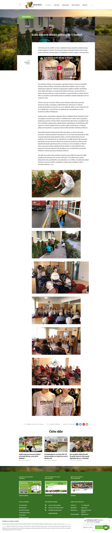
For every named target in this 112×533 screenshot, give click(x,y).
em (87, 424)
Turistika (56, 5)
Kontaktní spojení (24, 510)
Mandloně (73, 507)
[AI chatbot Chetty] (106, 528)
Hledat (91, 5)
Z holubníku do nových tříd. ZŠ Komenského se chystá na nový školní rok (56, 456)
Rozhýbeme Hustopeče (55, 510)
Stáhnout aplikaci (23, 495)
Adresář (84, 5)
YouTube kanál (48, 495)
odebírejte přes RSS (54, 424)
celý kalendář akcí (53, 513)
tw (80, 424)
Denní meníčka (75, 514)
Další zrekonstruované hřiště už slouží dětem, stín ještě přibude (30, 456)
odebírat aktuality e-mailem (34, 424)
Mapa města (84, 514)
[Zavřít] (109, 520)
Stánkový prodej (23, 517)
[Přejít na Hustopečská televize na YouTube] (56, 487)
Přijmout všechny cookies (102, 527)
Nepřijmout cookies (87, 527)
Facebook (73, 495)
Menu (20, 5)
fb (77, 424)
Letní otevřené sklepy (54, 505)
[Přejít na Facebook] (82, 487)
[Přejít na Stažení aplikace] (30, 487)
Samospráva (65, 5)
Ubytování (84, 507)
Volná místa (22, 515)
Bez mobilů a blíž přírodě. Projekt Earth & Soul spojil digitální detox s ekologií (79, 456)
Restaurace (74, 510)
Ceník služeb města (24, 512)
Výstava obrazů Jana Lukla (55, 507)
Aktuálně (48, 5)
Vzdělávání (27, 62)
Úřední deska (23, 507)
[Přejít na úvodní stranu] (33, 5)
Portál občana (23, 505)
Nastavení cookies (96, 530)
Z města (28, 63)
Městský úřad (76, 5)
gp (83, 424)
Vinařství (73, 505)
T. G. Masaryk (85, 505)
